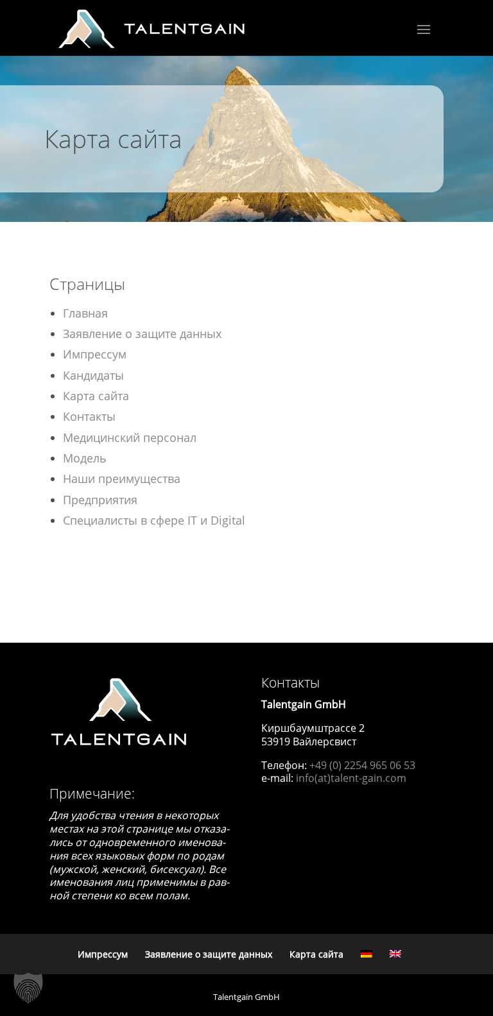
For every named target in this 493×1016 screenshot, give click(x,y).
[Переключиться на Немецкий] (366, 954)
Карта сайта (96, 395)
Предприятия (100, 499)
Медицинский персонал (129, 437)
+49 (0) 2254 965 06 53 (362, 765)
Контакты (89, 416)
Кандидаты (93, 375)
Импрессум (94, 354)
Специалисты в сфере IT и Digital (154, 520)
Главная (85, 313)
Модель (85, 458)
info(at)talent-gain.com (351, 778)
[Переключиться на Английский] (395, 954)
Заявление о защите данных (142, 333)
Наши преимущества (121, 478)
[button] (28, 988)
